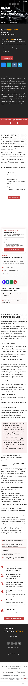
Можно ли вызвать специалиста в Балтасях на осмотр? (11, 564)
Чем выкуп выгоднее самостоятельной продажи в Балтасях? (13, 568)
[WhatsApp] (11, 282)
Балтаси (13, 20)
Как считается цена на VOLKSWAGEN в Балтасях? (13, 551)
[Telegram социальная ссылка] (18, 4)
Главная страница (5, 20)
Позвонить (7, 58)
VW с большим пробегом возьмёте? (12, 300)
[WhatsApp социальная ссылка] (13, 4)
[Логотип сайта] (4, 1)
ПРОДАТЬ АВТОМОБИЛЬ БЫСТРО (13, 632)
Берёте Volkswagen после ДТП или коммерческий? (12, 303)
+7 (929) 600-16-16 (23, 1)
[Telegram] (7, 282)
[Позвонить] (15, 282)
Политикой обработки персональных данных (14, 241)
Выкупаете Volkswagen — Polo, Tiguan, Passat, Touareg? (13, 296)
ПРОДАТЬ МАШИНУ (14, 197)
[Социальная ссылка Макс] (10, 4)
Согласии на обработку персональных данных (14, 246)
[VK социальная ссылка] (15, 4)
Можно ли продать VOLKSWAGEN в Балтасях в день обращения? (12, 556)
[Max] (4, 282)
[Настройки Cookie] (23, 678)
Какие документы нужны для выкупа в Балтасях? (12, 560)
